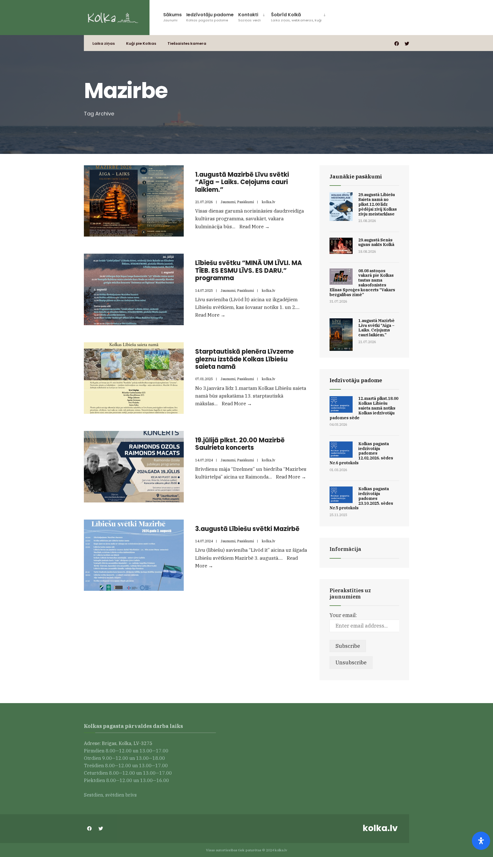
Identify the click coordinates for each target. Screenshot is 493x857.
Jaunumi (228, 202)
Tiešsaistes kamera (186, 43)
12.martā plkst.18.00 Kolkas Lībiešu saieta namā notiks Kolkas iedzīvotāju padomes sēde (364, 408)
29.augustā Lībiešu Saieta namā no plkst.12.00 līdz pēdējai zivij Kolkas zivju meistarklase (377, 204)
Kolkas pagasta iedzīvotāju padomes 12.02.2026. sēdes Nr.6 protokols (361, 453)
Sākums (172, 17)
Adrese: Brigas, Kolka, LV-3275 (118, 743)
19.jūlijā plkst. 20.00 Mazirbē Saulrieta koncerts (240, 444)
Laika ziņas (103, 43)
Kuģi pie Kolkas (141, 43)
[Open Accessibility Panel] (481, 841)
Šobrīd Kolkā (296, 17)
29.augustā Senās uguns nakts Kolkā (376, 242)
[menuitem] (252, 16)
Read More (254, 226)
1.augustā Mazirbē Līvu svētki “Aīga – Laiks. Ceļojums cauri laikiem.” (242, 182)
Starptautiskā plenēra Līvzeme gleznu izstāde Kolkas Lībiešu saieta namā (244, 359)
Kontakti (249, 17)
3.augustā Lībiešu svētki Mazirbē (247, 528)
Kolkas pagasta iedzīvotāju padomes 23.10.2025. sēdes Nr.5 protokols (361, 498)
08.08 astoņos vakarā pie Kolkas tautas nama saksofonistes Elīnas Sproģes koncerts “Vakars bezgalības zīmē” (362, 282)
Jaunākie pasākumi (356, 176)
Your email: (343, 615)
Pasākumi (245, 202)
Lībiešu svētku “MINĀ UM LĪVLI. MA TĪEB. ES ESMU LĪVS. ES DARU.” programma (248, 270)
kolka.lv (268, 202)
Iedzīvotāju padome (210, 17)
